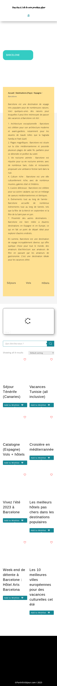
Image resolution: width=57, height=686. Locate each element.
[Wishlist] (25, 359)
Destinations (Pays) (24, 93)
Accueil (11, 93)
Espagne (37, 93)
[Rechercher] (50, 344)
